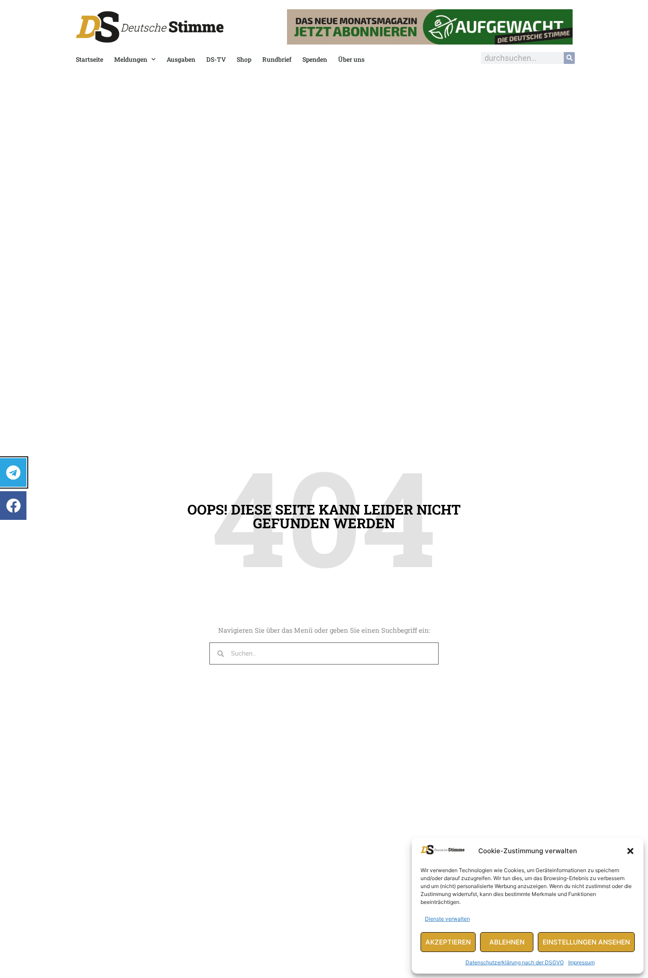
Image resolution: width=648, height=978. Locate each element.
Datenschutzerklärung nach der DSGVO (515, 962)
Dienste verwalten (447, 918)
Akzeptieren (448, 942)
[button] (630, 851)
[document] (324, 489)
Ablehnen (507, 942)
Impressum (581, 962)
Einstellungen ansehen (586, 942)
